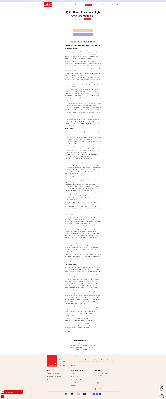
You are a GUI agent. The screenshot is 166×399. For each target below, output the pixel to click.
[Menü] (164, 386)
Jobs (72, 373)
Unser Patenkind (76, 379)
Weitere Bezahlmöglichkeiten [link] (83, 37)
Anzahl (83, 23)
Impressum (50, 382)
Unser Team (74, 376)
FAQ (48, 379)
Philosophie (74, 382)
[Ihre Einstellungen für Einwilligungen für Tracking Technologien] (164, 397)
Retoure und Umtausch (54, 376)
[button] (58, 5)
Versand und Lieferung (53, 373)
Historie (73, 385)
